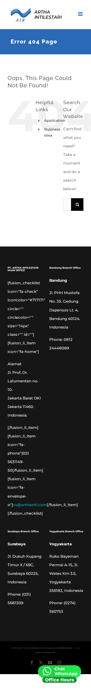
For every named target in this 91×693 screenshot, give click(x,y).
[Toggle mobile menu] (80, 14)
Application (54, 120)
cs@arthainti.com (30, 504)
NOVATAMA (65, 648)
